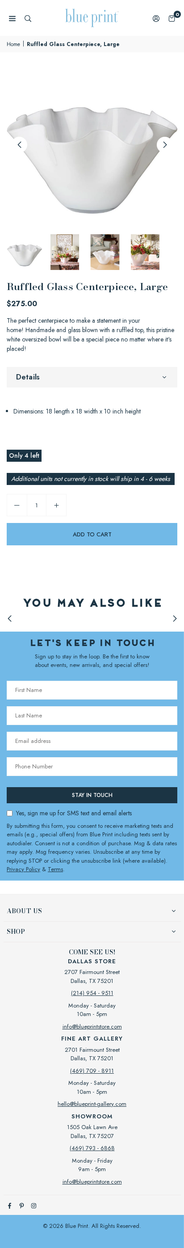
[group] (92, 144)
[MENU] (12, 18)
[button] (172, 18)
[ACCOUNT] (156, 18)
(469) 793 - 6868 (92, 1148)
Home (13, 44)
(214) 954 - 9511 (92, 993)
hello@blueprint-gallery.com (92, 1104)
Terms (55, 869)
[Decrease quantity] (17, 505)
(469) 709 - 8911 (92, 1071)
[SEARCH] (28, 18)
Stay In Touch (92, 795)
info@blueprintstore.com (92, 1026)
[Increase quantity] (56, 505)
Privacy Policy (23, 869)
